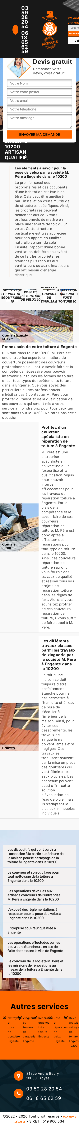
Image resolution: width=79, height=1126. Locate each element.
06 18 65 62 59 (24, 42)
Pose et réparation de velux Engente (57, 1029)
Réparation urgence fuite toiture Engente (41, 1027)
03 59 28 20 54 (24, 17)
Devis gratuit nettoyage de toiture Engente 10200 (72, 1031)
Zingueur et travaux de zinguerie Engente (26, 1029)
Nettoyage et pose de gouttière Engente (11, 1029)
